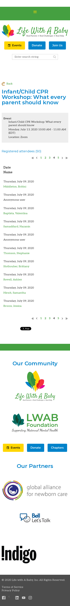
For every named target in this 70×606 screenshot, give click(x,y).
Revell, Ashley (12, 279)
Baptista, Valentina (15, 213)
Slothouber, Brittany (16, 266)
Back (9, 83)
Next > (62, 158)
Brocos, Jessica (12, 306)
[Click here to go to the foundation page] (35, 438)
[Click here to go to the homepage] (35, 401)
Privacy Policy (11, 590)
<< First (32, 158)
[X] (10, 598)
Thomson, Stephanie (16, 253)
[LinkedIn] (17, 598)
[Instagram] (30, 598)
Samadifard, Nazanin (16, 226)
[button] (15, 48)
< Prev (37, 158)
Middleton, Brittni (14, 186)
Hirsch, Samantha (14, 292)
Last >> (66, 158)
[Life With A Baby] (35, 37)
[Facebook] (4, 598)
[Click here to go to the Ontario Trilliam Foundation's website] (35, 500)
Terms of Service (12, 587)
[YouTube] (24, 598)
